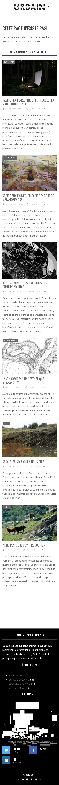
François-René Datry (14, 204)
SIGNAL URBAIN (10, 340)
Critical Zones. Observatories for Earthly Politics (24, 285)
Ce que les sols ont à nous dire (23, 461)
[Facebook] (19, 779)
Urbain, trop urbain (13, 108)
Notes (6, 423)
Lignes (7, 507)
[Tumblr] (32, 779)
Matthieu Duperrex (13, 387)
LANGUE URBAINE (19, 679)
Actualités (9, 62)
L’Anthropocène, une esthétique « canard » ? (23, 380)
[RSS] (40, 779)
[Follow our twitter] (6, 750)
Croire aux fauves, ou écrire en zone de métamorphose (28, 197)
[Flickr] (23, 779)
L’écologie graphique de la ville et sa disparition (30, 742)
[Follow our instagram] (6, 760)
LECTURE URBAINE (19, 683)
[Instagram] (27, 779)
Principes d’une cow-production (23, 545)
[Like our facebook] (33, 750)
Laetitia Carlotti (12, 550)
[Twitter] (36, 779)
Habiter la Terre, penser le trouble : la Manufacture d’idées (28, 102)
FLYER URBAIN (10, 157)
